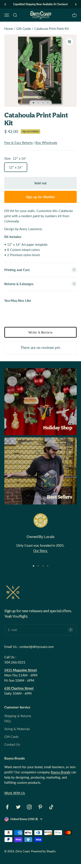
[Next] (76, 4)
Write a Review (40, 332)
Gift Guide (23, 29)
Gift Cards (11, 737)
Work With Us (14, 793)
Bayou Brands (60, 772)
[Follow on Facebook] (7, 807)
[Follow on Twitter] (18, 807)
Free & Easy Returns (18, 143)
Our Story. (40, 550)
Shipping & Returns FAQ (17, 718)
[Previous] (5, 4)
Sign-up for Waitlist (30, 131)
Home (8, 29)
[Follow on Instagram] (29, 807)
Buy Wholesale (46, 143)
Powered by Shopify (43, 851)
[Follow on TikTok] (51, 807)
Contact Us (12, 744)
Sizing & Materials (17, 729)
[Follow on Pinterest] (40, 807)
